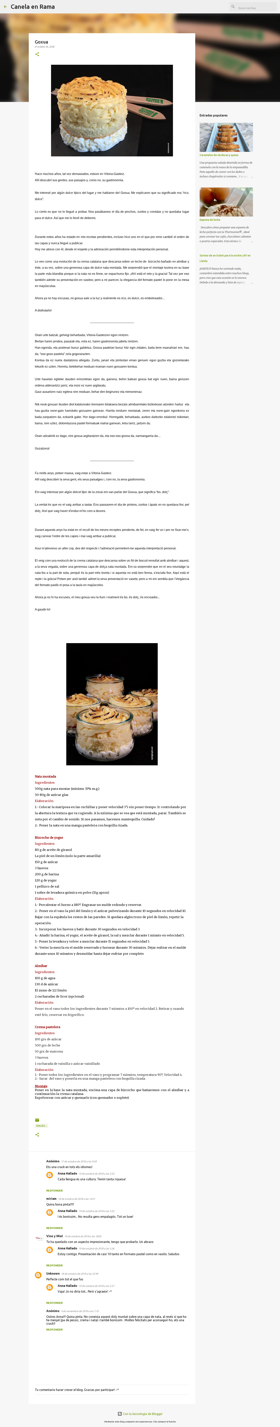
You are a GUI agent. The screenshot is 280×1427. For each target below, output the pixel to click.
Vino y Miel (54, 1236)
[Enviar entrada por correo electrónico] (37, 1121)
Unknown (53, 1273)
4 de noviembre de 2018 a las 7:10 (79, 1311)
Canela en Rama (33, 6)
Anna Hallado (67, 1173)
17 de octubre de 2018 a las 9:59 (79, 1161)
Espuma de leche (210, 219)
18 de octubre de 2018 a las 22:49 (79, 1273)
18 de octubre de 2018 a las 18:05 (82, 1236)
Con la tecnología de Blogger (142, 1414)
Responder (54, 1190)
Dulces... (41, 1126)
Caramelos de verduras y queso (219, 155)
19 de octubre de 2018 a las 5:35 (96, 1173)
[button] (37, 54)
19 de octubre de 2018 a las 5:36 (96, 1248)
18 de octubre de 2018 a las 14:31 (76, 1198)
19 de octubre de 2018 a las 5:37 (96, 1286)
